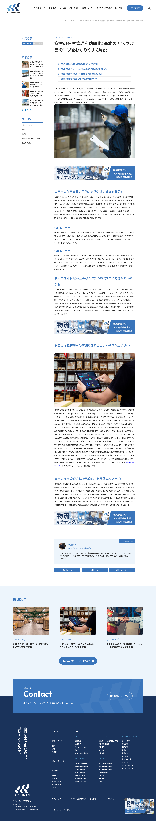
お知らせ (111, 799)
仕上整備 (125, 756)
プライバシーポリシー (66, 810)
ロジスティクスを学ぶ (78, 799)
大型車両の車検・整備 (105, 763)
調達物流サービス (80, 779)
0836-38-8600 (20, 809)
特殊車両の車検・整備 (105, 766)
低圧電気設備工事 (127, 768)
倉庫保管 (78, 744)
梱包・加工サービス (81, 776)
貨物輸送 (78, 741)
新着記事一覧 (27, 110)
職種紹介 (54, 778)
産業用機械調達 (80, 773)
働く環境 (54, 775)
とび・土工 (125, 762)
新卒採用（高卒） (57, 785)
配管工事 (125, 747)
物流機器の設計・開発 (81, 766)
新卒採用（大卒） (57, 782)
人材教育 (101, 753)
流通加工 (78, 750)
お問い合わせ (135, 8)
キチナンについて (58, 731)
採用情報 (55, 770)
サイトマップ (55, 810)
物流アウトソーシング (71, 37)
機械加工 (125, 750)
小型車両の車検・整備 (105, 770)
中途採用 (54, 788)
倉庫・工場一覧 (57, 741)
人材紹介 (101, 747)
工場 (53, 749)
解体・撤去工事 (126, 759)
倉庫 (53, 746)
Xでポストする (67, 570)
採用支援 (101, 750)
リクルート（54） (27, 125)
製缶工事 (125, 744)
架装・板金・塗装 (103, 773)
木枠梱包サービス (80, 782)
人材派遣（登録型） (104, 744)
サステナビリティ (57, 799)
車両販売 (101, 779)
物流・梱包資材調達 (81, 763)
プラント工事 (126, 741)
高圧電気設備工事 (127, 765)
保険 (100, 782)
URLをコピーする (122, 570)
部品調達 (101, 776)
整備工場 (54, 752)
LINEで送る (94, 570)
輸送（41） (25, 134)
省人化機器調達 (80, 770)
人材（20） (25, 129)
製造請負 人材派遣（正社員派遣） (108, 741)
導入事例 (93, 799)
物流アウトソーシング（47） (31, 138)
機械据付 (125, 753)
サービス (78, 731)
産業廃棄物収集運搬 (81, 753)
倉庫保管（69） (27, 143)
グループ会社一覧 (58, 761)
